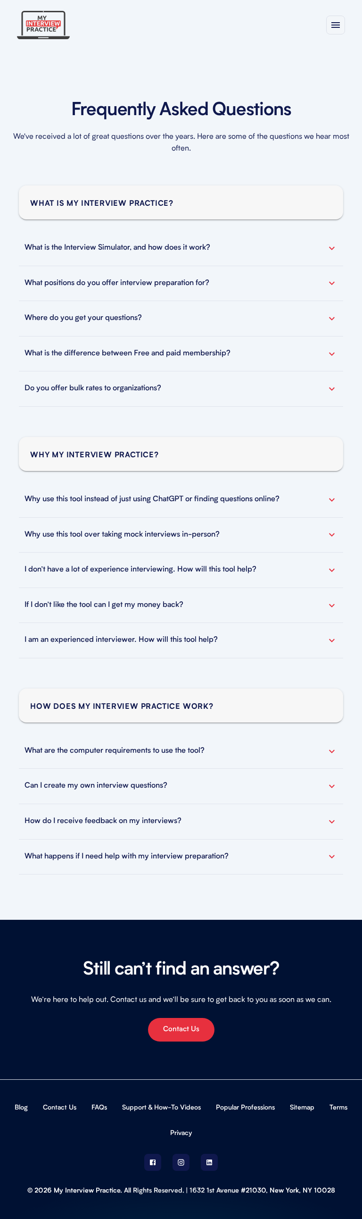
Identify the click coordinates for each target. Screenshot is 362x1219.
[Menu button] (335, 25)
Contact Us (181, 1029)
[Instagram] (181, 1162)
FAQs (99, 1107)
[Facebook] (152, 1162)
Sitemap (302, 1107)
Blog (21, 1107)
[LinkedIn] (209, 1162)
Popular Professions (245, 1107)
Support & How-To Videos (161, 1107)
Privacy (181, 1133)
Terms (338, 1107)
